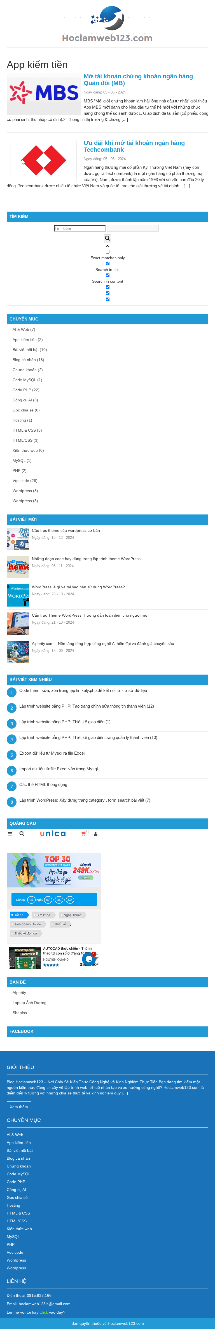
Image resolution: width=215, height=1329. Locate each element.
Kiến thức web (28, 450)
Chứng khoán (28, 370)
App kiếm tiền (28, 339)
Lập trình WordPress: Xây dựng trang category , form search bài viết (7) (84, 800)
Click (44, 1312)
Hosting (22, 420)
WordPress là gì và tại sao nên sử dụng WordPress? (78, 587)
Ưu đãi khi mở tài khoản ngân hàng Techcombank (134, 146)
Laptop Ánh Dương (29, 1002)
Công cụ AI (25, 400)
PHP (20, 470)
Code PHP (26, 390)
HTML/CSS (26, 440)
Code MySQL (27, 380)
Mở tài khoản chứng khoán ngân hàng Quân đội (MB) (138, 79)
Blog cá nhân (28, 359)
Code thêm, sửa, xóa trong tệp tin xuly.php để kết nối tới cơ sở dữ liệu (83, 690)
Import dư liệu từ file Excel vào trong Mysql (58, 768)
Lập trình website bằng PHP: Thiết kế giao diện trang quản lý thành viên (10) (88, 737)
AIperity (19, 992)
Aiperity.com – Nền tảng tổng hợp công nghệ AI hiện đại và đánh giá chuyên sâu (103, 643)
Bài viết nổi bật (30, 349)
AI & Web (24, 329)
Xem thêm (19, 1107)
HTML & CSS (27, 430)
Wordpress (25, 490)
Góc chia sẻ (26, 410)
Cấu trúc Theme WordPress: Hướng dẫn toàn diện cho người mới (90, 615)
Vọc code (25, 480)
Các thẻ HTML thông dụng (43, 784)
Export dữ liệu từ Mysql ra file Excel (52, 753)
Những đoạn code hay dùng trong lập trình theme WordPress (86, 558)
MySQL (22, 460)
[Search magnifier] (107, 239)
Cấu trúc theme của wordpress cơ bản (66, 530)
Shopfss (20, 1012)
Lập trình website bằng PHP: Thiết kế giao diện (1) (65, 721)
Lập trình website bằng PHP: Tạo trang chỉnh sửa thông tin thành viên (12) (86, 706)
